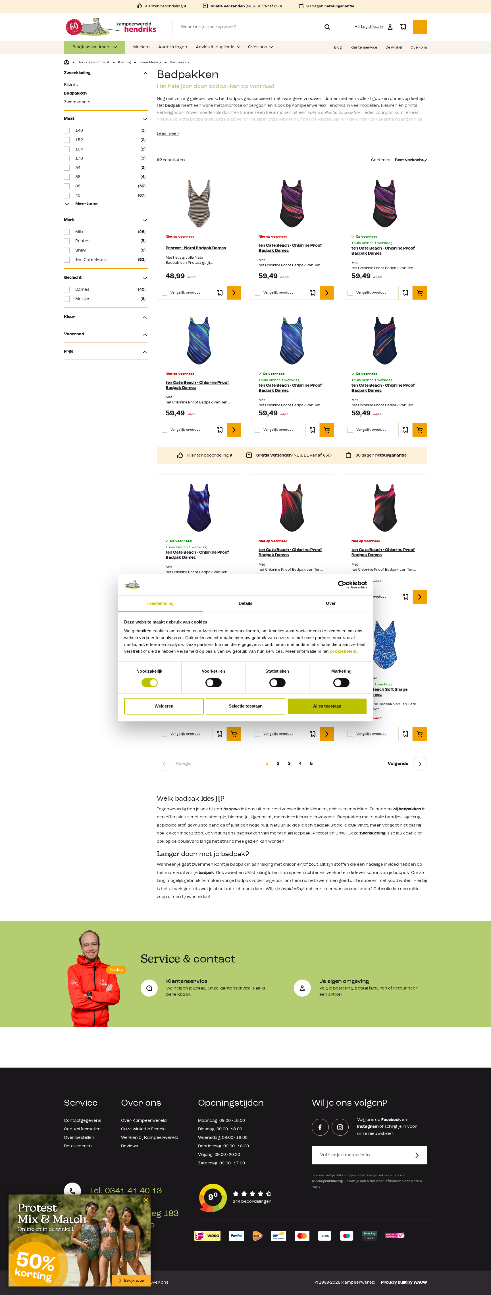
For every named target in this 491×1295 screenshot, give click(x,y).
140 (110, 131)
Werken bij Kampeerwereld (149, 1138)
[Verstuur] (420, 1155)
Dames (110, 290)
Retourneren (78, 1146)
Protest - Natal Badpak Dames (196, 248)
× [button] (145, 1199)
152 (110, 140)
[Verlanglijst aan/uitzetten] (220, 292)
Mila (110, 232)
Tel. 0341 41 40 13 (126, 1191)
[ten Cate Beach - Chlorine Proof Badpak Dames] (292, 204)
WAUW (420, 1283)
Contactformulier (82, 1129)
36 (110, 177)
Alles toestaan (327, 706)
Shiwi (110, 250)
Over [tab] (331, 603)
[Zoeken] (325, 27)
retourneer (405, 988)
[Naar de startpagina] (110, 27)
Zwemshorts (77, 102)
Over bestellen (79, 1138)
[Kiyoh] (235, 1198)
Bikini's (71, 85)
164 (110, 149)
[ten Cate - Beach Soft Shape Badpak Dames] (384, 645)
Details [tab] (246, 603)
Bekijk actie (134, 1281)
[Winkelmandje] (420, 27)
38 (110, 186)
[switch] (213, 682)
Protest (110, 241)
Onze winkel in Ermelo (143, 1129)
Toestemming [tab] (160, 603)
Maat (69, 119)
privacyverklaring (327, 1181)
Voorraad (74, 334)
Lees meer (168, 134)
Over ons (158, 1283)
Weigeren (164, 706)
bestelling (343, 988)
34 (110, 168)
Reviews (129, 1146)
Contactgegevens (82, 1121)
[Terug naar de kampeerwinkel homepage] (66, 62)
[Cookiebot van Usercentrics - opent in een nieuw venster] (342, 584)
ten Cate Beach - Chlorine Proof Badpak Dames (290, 248)
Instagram (367, 1127)
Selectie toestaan (246, 706)
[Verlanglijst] (403, 27)
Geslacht (73, 278)
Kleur (69, 317)
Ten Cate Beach (110, 260)
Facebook (391, 1120)
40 (110, 196)
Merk (69, 220)
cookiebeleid (343, 651)
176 (110, 158)
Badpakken (75, 93)
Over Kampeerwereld (144, 1121)
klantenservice (235, 988)
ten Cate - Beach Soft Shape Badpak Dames (379, 692)
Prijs (68, 352)
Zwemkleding (77, 73)
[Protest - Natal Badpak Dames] (199, 204)
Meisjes (110, 299)
